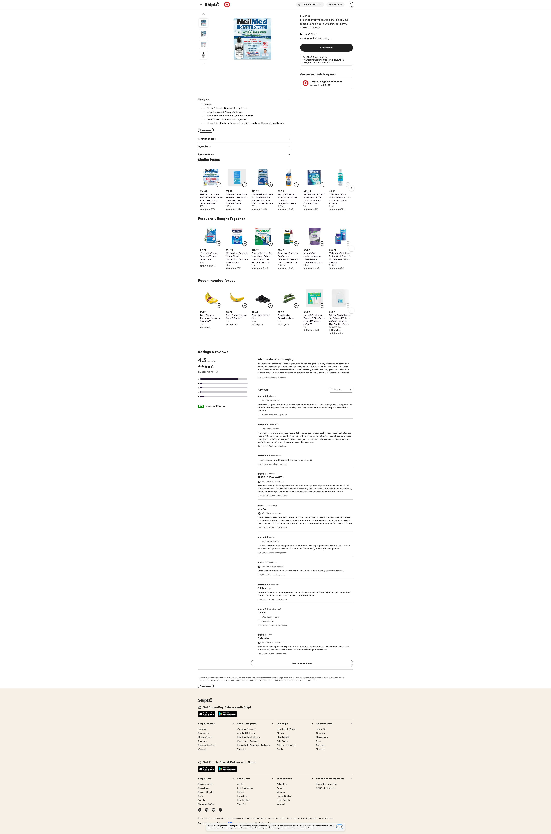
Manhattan (243, 800)
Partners (320, 745)
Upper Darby (284, 796)
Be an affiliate (205, 792)
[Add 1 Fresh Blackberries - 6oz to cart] (270, 305)
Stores (280, 733)
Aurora (280, 788)
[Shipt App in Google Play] (227, 714)
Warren (281, 792)
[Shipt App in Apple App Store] (206, 714)
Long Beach (283, 800)
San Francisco (245, 788)
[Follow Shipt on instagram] (206, 810)
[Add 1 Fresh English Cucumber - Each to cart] (296, 305)
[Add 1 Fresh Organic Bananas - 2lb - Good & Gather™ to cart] (219, 305)
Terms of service (206, 823)
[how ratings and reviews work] (217, 372)
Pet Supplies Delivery (248, 737)
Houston (242, 796)
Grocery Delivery (246, 729)
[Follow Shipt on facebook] (199, 810)
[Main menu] (201, 4)
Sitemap (320, 749)
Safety (201, 800)
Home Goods (205, 737)
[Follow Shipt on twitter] (220, 810)
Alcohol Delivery (246, 733)
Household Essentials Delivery (253, 745)
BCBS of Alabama (325, 788)
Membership (283, 737)
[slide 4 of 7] (203, 55)
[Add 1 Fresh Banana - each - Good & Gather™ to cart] (244, 305)
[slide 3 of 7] (203, 44)
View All (202, 749)
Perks (201, 796)
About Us (321, 729)
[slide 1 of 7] (203, 23)
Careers (320, 733)
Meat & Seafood (207, 745)
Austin (240, 784)
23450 (326, 85)
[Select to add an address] (217, 4)
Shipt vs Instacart (286, 745)
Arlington (282, 784)
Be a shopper (205, 784)
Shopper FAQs (206, 804)
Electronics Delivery (248, 741)
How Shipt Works (286, 729)
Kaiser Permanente (326, 784)
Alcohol (202, 729)
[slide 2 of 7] (203, 33)
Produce (202, 741)
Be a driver (203, 788)
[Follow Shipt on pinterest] (213, 810)
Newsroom (322, 737)
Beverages (203, 733)
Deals (280, 749)
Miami (240, 792)
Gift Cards (282, 741)
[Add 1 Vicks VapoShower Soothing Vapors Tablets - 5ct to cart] (219, 243)
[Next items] (351, 188)
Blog (318, 741)
